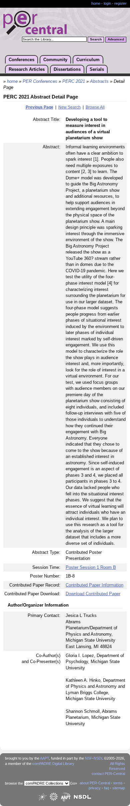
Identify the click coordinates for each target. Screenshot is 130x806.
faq (106, 788)
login (107, 3)
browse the (14, 783)
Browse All (95, 107)
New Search (69, 107)
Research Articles (27, 69)
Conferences (21, 59)
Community (55, 59)
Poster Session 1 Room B (91, 567)
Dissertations (67, 69)
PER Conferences (40, 81)
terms (118, 783)
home (95, 3)
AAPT (44, 758)
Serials (97, 69)
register (120, 3)
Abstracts (99, 81)
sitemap (118, 788)
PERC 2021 (73, 81)
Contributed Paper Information (94, 585)
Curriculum (88, 59)
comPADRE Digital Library (53, 764)
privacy (95, 788)
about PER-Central (95, 783)
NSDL (98, 758)
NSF (88, 758)
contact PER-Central (108, 774)
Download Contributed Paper (93, 593)
